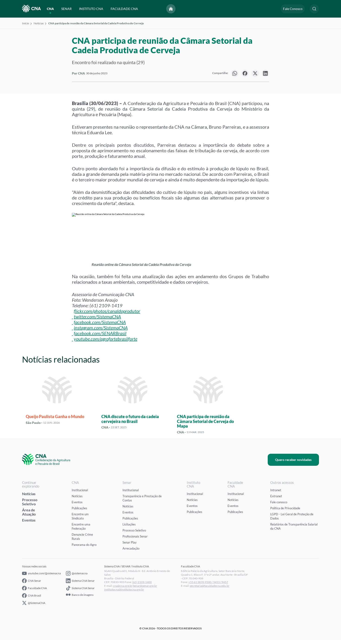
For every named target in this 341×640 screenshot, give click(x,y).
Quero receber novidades (293, 460)
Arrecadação (130, 548)
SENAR (66, 9)
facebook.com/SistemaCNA (100, 322)
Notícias (39, 23)
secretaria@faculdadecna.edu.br (209, 585)
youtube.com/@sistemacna (44, 573)
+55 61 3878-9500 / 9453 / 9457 (208, 582)
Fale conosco (278, 502)
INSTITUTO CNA (91, 9)
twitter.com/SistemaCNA (97, 316)
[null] (234, 73)
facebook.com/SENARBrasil (100, 333)
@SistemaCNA (36, 603)
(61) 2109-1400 (142, 582)
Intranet (275, 490)
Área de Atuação (29, 512)
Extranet (276, 496)
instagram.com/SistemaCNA (101, 327)
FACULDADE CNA (124, 9)
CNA (50, 9)
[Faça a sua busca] (314, 8)
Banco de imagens (82, 595)
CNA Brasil (34, 595)
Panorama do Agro (84, 545)
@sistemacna (79, 573)
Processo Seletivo (29, 501)
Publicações (79, 508)
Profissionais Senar (135, 536)
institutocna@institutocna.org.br (124, 589)
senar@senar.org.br (145, 585)
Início (25, 23)
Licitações (129, 524)
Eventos (28, 520)
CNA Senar (34, 580)
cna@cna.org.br (122, 585)
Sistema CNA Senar (83, 580)
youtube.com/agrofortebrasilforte (105, 339)
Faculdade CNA (37, 588)
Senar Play (129, 542)
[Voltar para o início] (171, 8)
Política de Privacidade (285, 508)
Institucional (80, 490)
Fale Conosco (292, 9)
